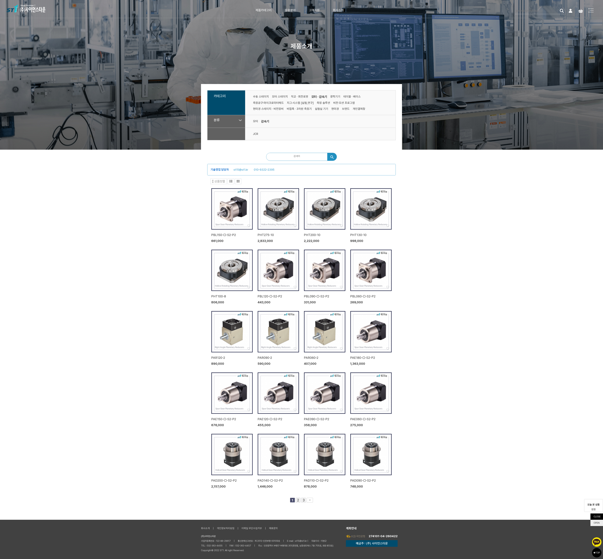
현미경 (335, 108)
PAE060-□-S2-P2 (362, 419)
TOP (597, 552)
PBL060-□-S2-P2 (362, 296)
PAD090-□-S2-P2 (363, 480)
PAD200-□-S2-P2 (224, 480)
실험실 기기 (321, 108)
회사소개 (338, 10)
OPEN (597, 523)
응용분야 (290, 10)
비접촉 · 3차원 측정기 (299, 108)
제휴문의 (273, 528)
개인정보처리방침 (225, 528)
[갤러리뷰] (238, 181)
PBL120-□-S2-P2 (270, 296)
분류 (217, 120)
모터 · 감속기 (319, 97)
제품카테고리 (263, 10)
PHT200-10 (312, 235)
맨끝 (310, 500)
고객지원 (314, 10)
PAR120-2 (218, 358)
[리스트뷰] (231, 181)
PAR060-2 (311, 358)
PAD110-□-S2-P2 (316, 480)
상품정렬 (219, 181)
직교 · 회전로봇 (299, 96)
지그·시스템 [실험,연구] (300, 102)
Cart (580, 10)
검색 (562, 10)
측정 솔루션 (323, 102)
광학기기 (335, 96)
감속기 (265, 121)
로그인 (570, 10)
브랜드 (346, 108)
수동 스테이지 (261, 96)
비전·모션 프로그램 (344, 102)
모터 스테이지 (280, 96)
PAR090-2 (265, 358)
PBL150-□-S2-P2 (223, 235)
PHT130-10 (358, 235)
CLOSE (597, 516)
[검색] (332, 157)
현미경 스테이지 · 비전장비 (268, 108)
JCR (255, 134)
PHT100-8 (218, 296)
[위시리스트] (232, 209)
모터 (255, 121)
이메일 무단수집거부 (252, 528)
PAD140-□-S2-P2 (270, 480)
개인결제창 (359, 108)
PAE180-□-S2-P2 (362, 358)
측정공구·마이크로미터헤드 (268, 102)
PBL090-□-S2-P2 (316, 296)
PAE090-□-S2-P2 (316, 419)
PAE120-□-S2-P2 (270, 419)
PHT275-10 (266, 235)
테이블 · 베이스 (352, 96)
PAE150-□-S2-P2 (223, 419)
